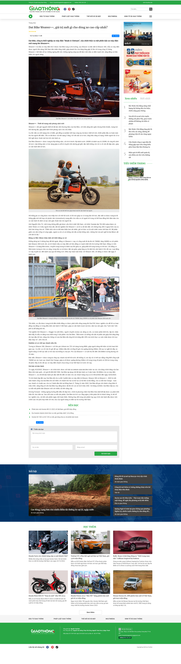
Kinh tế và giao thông (133, 619)
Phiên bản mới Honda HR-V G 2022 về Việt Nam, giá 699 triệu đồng (54, 409)
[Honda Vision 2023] (90, 582)
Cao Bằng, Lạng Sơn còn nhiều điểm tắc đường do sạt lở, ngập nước (62, 509)
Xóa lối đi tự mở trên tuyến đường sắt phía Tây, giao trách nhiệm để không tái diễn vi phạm (140, 120)
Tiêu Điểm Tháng (135, 163)
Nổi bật (33, 471)
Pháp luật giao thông (62, 619)
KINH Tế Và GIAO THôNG (133, 16)
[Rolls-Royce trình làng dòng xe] (132, 542)
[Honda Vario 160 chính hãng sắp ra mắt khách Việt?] (48, 542)
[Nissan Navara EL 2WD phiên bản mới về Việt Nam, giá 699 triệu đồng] (132, 582)
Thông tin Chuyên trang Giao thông (38, 2)
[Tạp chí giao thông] (44, 9)
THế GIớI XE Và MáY (94, 16)
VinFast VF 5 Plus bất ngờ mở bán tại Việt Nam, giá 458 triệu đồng (90, 557)
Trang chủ (32, 23)
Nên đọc (73, 405)
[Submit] (150, 9)
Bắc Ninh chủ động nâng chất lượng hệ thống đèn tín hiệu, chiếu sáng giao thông (140, 108)
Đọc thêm (89, 527)
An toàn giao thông (37, 513)
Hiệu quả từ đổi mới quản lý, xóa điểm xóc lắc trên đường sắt (139, 155)
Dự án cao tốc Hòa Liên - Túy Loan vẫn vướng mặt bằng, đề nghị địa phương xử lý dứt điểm (132, 499)
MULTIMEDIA (112, 16)
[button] (129, 180)
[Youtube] (69, 9)
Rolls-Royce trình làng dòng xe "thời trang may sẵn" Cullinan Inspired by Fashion (131, 557)
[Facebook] (65, 9)
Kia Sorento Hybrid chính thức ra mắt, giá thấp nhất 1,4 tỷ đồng (53, 413)
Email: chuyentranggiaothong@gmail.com (60, 2)
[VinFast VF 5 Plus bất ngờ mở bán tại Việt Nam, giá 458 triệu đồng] (90, 542)
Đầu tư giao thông (121, 503)
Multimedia (110, 619)
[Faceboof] (47, 647)
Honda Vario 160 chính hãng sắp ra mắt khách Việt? (48, 556)
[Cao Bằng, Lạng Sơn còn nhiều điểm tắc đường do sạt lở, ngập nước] (69, 495)
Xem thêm (90, 612)
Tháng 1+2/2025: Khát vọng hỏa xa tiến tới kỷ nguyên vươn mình (139, 178)
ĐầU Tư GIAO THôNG (47, 16)
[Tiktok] (73, 9)
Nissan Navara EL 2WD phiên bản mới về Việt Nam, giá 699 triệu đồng (132, 597)
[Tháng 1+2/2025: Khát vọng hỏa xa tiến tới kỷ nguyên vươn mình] (135, 172)
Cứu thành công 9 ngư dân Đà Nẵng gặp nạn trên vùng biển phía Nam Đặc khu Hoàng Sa (140, 144)
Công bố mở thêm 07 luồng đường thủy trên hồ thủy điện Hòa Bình (132, 488)
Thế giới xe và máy (88, 619)
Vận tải (117, 492)
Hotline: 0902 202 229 (80, 2)
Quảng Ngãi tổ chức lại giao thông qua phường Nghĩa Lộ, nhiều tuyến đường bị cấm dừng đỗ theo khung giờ (132, 510)
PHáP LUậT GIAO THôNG (70, 16)
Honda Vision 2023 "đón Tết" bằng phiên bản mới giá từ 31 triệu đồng (90, 597)
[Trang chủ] (30, 16)
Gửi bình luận (105, 453)
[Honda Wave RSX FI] (48, 582)
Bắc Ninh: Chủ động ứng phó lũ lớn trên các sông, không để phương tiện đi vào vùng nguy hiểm (140, 132)
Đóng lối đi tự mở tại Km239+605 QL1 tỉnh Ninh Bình (131, 477)
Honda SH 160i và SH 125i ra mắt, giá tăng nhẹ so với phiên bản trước (55, 417)
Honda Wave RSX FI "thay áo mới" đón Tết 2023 (47, 596)
